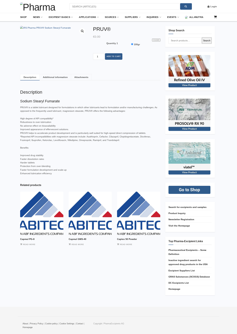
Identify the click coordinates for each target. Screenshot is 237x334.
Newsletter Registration (181, 219)
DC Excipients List (178, 283)
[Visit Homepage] (40, 6)
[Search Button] (186, 6)
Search (206, 40)
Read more (29, 244)
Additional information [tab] (55, 77)
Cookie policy (51, 323)
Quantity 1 (112, 43)
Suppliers (131, 17)
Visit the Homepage (179, 225)
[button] (82, 31)
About (25, 323)
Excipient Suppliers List (181, 270)
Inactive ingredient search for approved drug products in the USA (188, 262)
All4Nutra (196, 17)
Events (171, 17)
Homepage (174, 289)
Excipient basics (59, 17)
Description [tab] (30, 77)
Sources (110, 17)
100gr (137, 44)
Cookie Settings (66, 323)
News (36, 17)
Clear (156, 40)
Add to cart (114, 56)
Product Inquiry (177, 213)
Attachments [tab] (81, 77)
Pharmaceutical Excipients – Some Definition (187, 252)
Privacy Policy (36, 323)
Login (213, 6)
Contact (79, 323)
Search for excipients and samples (187, 207)
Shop (23, 17)
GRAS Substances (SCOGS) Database (189, 276)
